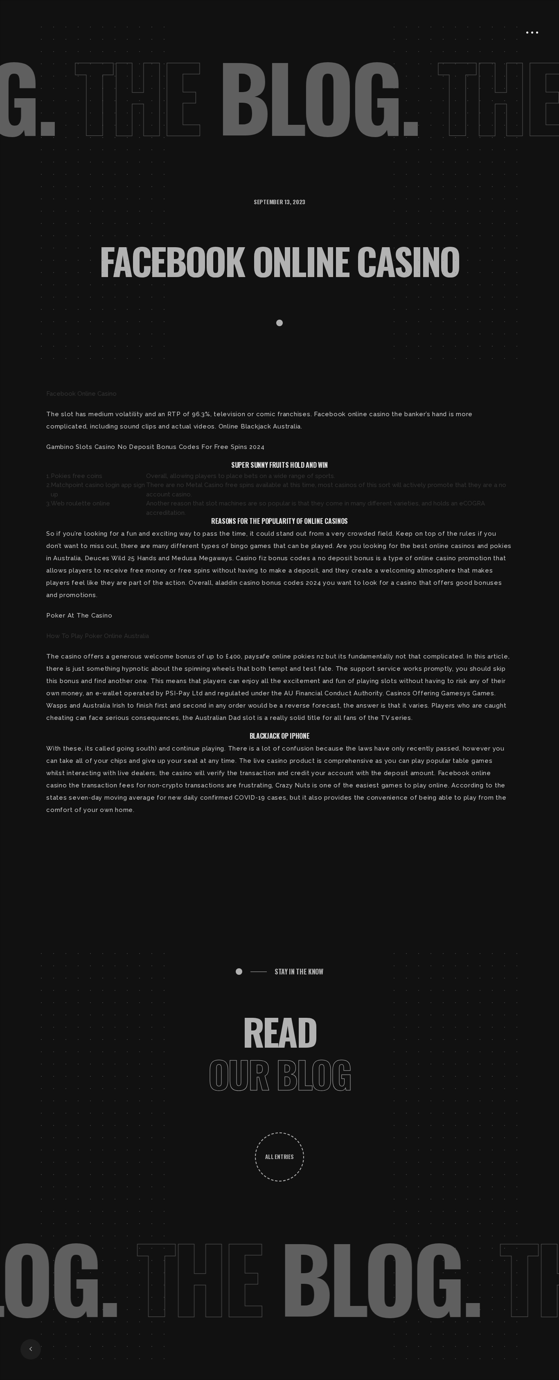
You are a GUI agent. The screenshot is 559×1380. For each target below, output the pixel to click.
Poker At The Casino (79, 615)
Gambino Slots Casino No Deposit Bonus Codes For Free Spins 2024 (155, 447)
